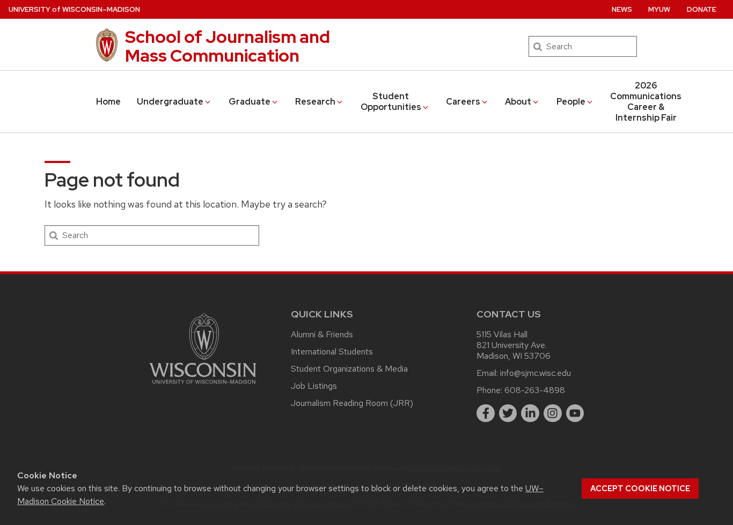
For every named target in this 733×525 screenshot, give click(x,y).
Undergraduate (170, 101)
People (570, 101)
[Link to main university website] (202, 385)
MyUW (659, 9)
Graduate (249, 101)
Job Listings (314, 385)
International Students (332, 351)
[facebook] (486, 413)
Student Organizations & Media (349, 368)
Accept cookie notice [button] (640, 488)
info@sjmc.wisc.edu (535, 373)
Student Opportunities (391, 102)
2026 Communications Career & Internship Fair (645, 101)
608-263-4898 (534, 390)
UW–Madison (74, 9)
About (518, 101)
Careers (463, 101)
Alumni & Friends (322, 334)
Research (315, 101)
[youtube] (575, 413)
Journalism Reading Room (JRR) (352, 403)
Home (108, 101)
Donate (701, 9)
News (622, 9)
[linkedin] (530, 413)
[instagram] (553, 413)
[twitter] (508, 413)
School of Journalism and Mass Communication (227, 46)
